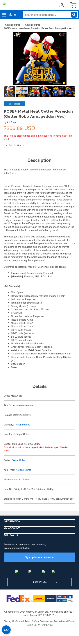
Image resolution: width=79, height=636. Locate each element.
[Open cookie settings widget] (6, 629)
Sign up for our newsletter (39, 557)
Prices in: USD (39, 582)
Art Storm (12, 122)
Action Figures (12, 24)
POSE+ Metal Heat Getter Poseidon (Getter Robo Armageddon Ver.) (38, 28)
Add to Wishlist (17, 145)
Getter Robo (18, 460)
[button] (69, 38)
